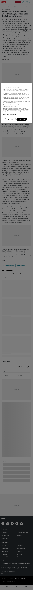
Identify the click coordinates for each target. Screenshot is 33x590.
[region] (16, 103)
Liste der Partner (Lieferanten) (9, 114)
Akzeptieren (22, 119)
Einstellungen (10, 119)
